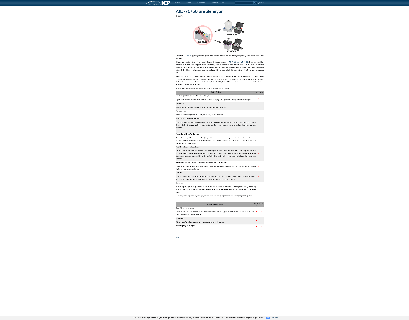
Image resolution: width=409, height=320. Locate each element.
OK (268, 318)
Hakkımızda (201, 3)
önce (177, 238)
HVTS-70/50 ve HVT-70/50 (237, 62)
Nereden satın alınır (217, 3)
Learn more (275, 318)
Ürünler (177, 3)
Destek (188, 3)
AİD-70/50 (187, 56)
